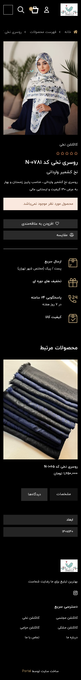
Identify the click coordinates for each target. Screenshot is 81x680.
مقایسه (62, 235)
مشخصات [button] (63, 494)
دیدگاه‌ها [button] (34, 494)
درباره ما (72, 637)
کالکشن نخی (30, 618)
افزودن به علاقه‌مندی (38, 223)
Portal (26, 671)
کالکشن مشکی (68, 628)
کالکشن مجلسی (67, 618)
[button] (46, 9)
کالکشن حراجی (29, 628)
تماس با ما (32, 637)
